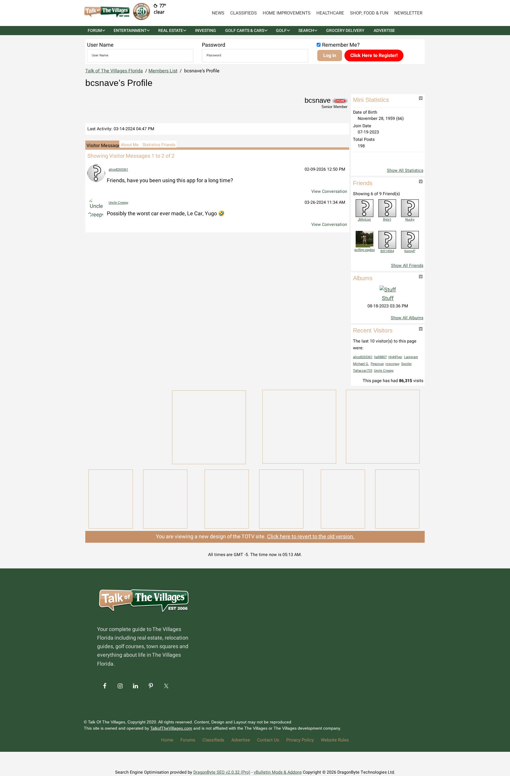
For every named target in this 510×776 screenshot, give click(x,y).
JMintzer (364, 219)
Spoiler (406, 363)
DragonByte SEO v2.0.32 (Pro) (221, 772)
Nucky (409, 219)
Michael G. (361, 363)
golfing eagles (364, 249)
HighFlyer (395, 357)
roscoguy (392, 363)
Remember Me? (341, 45)
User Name (100, 45)
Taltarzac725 (362, 370)
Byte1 (387, 219)
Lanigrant (411, 357)
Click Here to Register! (374, 55)
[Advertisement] (125, 426)
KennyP (409, 251)
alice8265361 (118, 169)
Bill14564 (387, 251)
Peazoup (377, 363)
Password (213, 45)
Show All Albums (407, 318)
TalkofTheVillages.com (171, 728)
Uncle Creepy (118, 202)
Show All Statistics (405, 170)
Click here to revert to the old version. (310, 537)
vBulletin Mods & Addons (278, 772)
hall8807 (380, 357)
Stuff (388, 298)
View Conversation (329, 191)
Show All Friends (407, 266)
